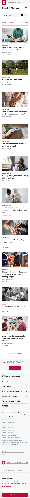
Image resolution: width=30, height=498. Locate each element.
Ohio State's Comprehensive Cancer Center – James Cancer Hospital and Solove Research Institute (15, 444)
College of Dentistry (8, 422)
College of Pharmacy (8, 432)
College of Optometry (8, 430)
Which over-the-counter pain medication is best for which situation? (13, 338)
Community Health (10, 396)
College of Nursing (7, 427)
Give (3, 454)
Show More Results (15, 353)
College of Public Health (9, 435)
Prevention (5, 269)
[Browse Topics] (26, 8)
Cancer (4, 304)
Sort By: (4, 22)
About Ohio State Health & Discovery (13, 451)
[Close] (28, 475)
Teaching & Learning (11, 401)
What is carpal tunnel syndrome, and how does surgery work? (14, 112)
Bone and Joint (6, 77)
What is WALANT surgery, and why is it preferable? (14, 48)
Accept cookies (15, 494)
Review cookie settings (15, 490)
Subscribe (15, 368)
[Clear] (22, 15)
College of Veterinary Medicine (11, 437)
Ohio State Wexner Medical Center (12, 440)
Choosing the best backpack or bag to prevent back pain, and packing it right (14, 274)
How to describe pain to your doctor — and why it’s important (14, 209)
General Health (6, 45)
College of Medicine (8, 425)
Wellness (6, 387)
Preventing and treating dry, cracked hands (13, 241)
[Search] (26, 15)
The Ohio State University (9, 420)
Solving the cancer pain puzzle (14, 306)
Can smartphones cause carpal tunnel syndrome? (14, 145)
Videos (5, 406)
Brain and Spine (6, 205)
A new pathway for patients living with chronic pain (15, 177)
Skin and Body (6, 237)
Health (5, 382)
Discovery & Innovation (12, 391)
